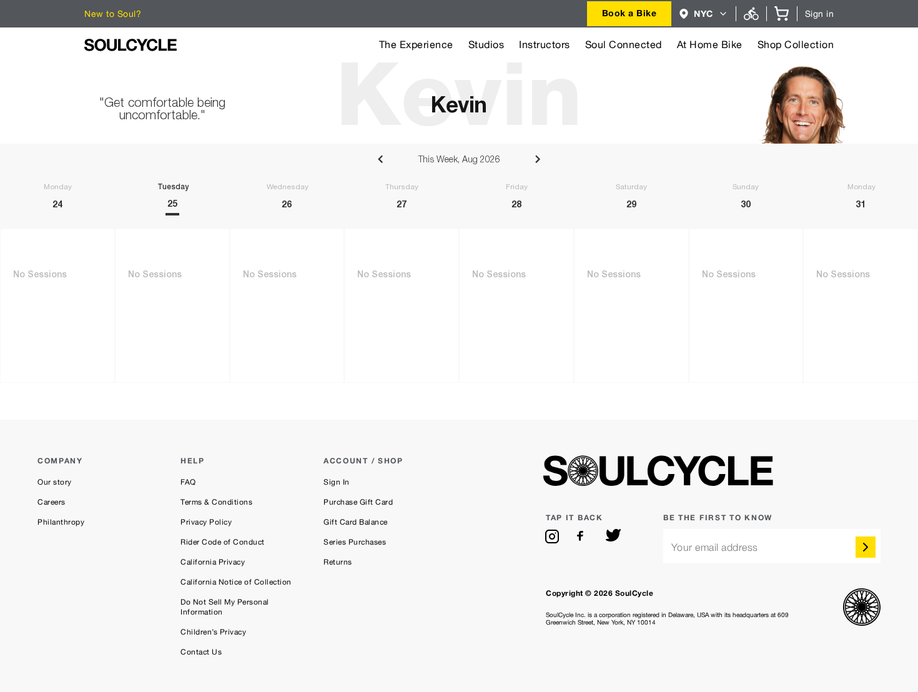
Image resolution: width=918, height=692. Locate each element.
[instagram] (552, 536)
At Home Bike (710, 45)
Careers (51, 502)
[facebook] (582, 536)
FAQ (188, 482)
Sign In (336, 482)
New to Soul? (112, 14)
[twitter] (613, 536)
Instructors (544, 45)
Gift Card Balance (355, 522)
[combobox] (629, 13)
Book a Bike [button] (629, 12)
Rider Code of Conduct (222, 542)
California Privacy (212, 562)
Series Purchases (354, 542)
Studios (486, 45)
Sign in (819, 13)
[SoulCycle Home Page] (130, 45)
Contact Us (201, 652)
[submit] (866, 547)
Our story (54, 482)
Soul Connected (623, 45)
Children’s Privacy (213, 632)
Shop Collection (796, 45)
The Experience (416, 45)
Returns (337, 562)
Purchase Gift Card (358, 502)
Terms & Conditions (216, 502)
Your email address (714, 547)
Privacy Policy (206, 522)
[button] (703, 14)
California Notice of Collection (236, 582)
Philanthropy (60, 522)
